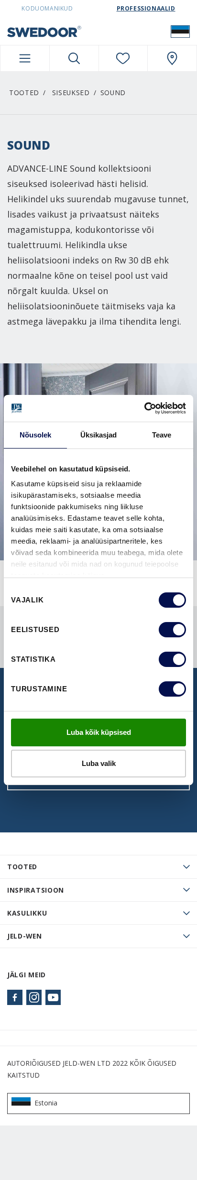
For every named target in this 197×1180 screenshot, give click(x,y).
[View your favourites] (123, 58)
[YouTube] (53, 997)
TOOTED (22, 866)
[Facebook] (14, 997)
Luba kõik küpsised (98, 732)
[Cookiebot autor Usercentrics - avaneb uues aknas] (144, 408)
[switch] (172, 629)
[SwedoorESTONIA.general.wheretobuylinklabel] (172, 58)
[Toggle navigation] (25, 58)
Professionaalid (146, 8)
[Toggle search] (74, 58)
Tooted (24, 92)
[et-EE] (180, 31)
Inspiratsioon (35, 890)
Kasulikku (27, 913)
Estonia (45, 1102)
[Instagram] (34, 997)
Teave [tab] (162, 435)
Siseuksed (71, 92)
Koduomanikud (47, 8)
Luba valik (99, 763)
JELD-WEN (24, 935)
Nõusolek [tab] (36, 435)
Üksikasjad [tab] (98, 435)
